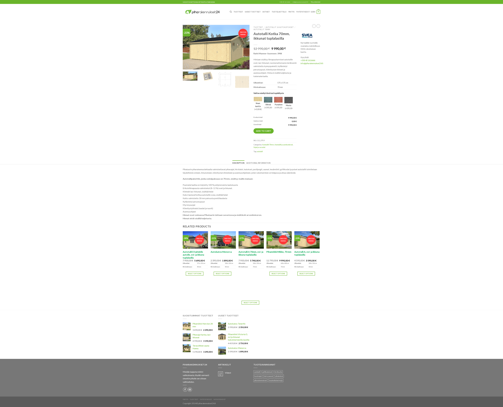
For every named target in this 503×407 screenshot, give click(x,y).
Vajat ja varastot (259, 147)
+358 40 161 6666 (284, 2)
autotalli (260, 151)
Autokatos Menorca (221, 251)
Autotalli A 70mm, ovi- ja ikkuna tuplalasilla (251, 253)
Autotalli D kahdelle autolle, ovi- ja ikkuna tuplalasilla (193, 254)
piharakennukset (260, 380)
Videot (228, 372)
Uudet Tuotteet (253, 12)
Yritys (291, 12)
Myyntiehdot (315, 2)
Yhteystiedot (303, 12)
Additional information (258, 163)
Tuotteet (238, 12)
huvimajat (258, 376)
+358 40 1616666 (308, 60)
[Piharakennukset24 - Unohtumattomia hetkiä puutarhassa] (204, 11)
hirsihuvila (278, 372)
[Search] (231, 11)
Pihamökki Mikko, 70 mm (278, 251)
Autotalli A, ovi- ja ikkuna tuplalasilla (306, 253)
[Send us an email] (190, 389)
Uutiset (266, 12)
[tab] (238, 163)
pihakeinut (279, 376)
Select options (194, 273)
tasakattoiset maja (276, 380)
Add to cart (263, 131)
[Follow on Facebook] (185, 389)
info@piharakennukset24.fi (300, 2)
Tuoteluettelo (279, 12)
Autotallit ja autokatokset (280, 27)
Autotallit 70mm (261, 29)
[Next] (245, 47)
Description (238, 163)
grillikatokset (267, 372)
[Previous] (187, 47)
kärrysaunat (268, 376)
